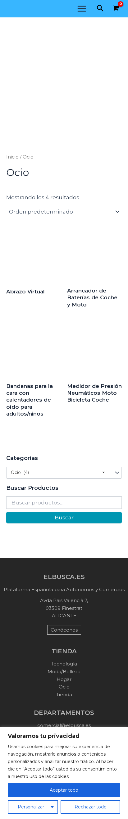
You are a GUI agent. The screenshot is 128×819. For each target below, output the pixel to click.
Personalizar (31, 807)
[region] (64, 773)
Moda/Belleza (64, 671)
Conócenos (64, 630)
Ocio (64, 687)
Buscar (64, 517)
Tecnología (64, 664)
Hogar (64, 679)
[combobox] (64, 473)
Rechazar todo (91, 807)
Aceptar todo (64, 790)
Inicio (12, 157)
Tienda (64, 694)
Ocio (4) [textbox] (58, 472)
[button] (100, 8)
